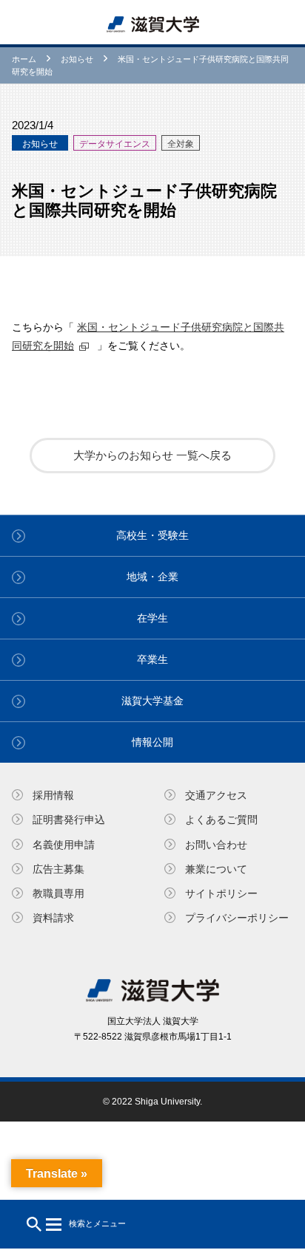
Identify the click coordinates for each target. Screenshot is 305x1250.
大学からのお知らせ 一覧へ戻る (152, 455)
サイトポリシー (221, 893)
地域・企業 (152, 577)
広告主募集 (58, 869)
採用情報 (53, 795)
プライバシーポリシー (237, 918)
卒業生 (152, 659)
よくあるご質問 (221, 819)
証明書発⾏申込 (69, 819)
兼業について (216, 869)
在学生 (152, 618)
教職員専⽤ (58, 893)
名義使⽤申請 (64, 845)
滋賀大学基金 (152, 701)
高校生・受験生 (152, 535)
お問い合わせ (216, 845)
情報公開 (152, 742)
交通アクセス (216, 795)
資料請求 (53, 918)
